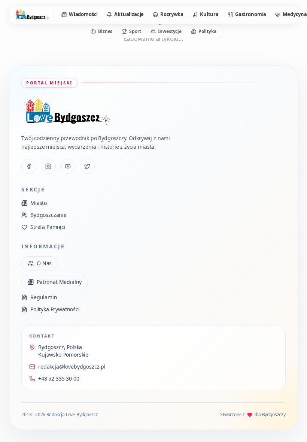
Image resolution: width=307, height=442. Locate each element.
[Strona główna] (32, 15)
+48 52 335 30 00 (58, 378)
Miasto (38, 202)
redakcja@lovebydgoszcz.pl (72, 366)
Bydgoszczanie (48, 214)
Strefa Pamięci (48, 226)
